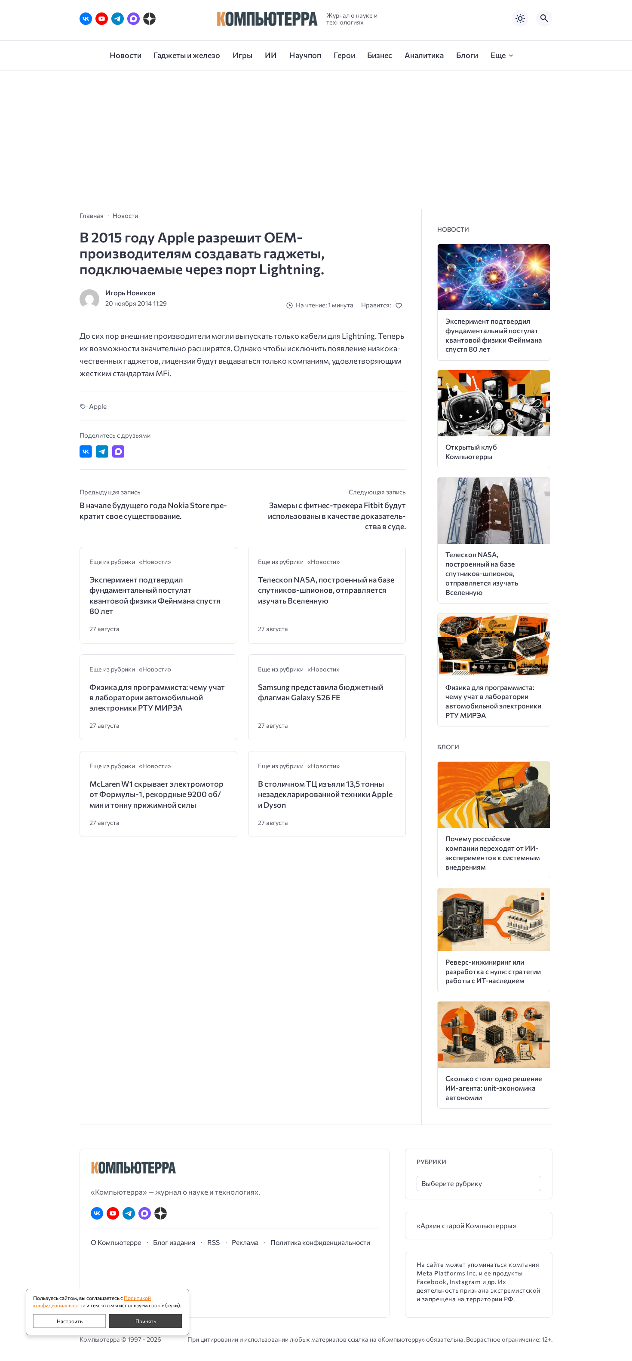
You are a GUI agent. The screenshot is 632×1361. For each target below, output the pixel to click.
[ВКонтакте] (86, 18)
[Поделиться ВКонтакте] (86, 451)
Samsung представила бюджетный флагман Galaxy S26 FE (320, 692)
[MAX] (133, 18)
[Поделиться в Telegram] (102, 451)
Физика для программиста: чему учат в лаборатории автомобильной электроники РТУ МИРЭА (157, 697)
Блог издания (174, 1242)
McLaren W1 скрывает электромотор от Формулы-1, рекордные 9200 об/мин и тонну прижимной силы (156, 794)
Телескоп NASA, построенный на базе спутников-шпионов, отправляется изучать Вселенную (326, 590)
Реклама (245, 1242)
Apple (98, 406)
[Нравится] (400, 305)
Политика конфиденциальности (320, 1242)
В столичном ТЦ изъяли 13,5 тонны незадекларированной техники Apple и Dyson (325, 794)
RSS (213, 1242)
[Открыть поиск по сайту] (544, 18)
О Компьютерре (116, 1242)
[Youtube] (101, 18)
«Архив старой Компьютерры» (466, 1225)
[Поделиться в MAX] (118, 451)
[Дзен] (149, 18)
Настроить (70, 1321)
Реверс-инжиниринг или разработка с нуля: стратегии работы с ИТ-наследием (493, 971)
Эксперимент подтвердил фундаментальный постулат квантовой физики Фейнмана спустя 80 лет (155, 595)
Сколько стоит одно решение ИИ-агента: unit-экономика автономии (493, 1087)
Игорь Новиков (130, 292)
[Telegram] (117, 18)
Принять (145, 1321)
